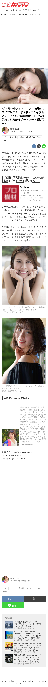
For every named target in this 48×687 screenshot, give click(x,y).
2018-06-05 (14, 129)
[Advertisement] (24, 41)
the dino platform (26, 684)
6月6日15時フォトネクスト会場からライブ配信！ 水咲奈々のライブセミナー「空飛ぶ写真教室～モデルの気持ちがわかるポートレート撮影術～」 (23, 116)
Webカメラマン (26, 131)
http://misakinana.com (23, 452)
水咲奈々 (13, 131)
